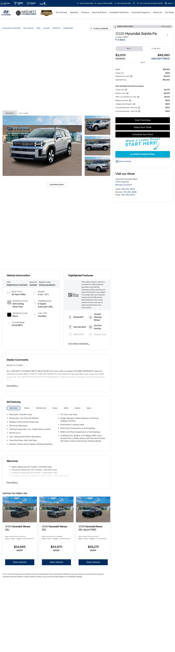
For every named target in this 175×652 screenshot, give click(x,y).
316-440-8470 (128, 195)
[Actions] (167, 35)
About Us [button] (157, 12)
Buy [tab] (129, 49)
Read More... (13, 385)
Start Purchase (143, 120)
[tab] (13, 408)
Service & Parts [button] (99, 12)
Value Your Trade (142, 127)
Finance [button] (85, 12)
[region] (142, 90)
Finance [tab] (156, 49)
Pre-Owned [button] (61, 12)
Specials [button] (74, 12)
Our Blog (169, 12)
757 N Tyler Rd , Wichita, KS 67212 (151, 3)
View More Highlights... (79, 343)
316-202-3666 (130, 192)
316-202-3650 (128, 189)
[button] (42, 146)
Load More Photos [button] (56, 185)
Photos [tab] (10, 113)
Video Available (123, 161)
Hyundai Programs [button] (141, 12)
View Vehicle (19, 562)
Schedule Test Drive (119, 12)
